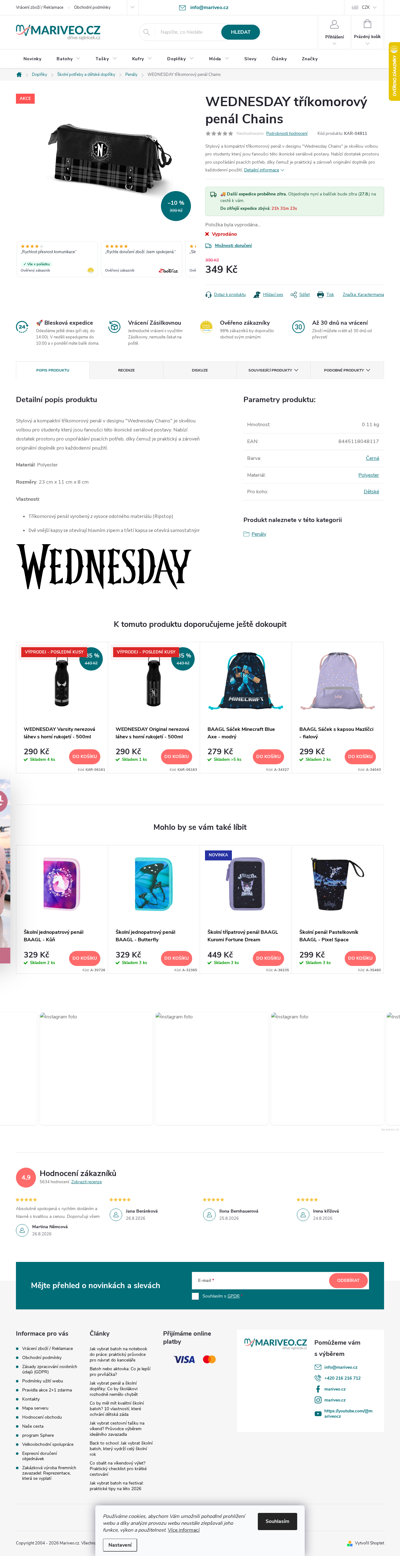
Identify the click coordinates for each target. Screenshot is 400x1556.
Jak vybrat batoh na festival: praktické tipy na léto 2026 (116, 1486)
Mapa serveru (35, 1408)
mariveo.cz (335, 1389)
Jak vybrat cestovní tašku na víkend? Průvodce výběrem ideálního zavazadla (117, 1428)
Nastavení (120, 1545)
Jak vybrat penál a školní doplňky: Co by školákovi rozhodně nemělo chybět (114, 1388)
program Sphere (38, 1435)
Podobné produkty (344, 370)
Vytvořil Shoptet (369, 1543)
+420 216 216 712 (342, 1378)
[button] (87, 1068)
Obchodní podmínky (92, 7)
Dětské (371, 491)
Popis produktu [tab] (52, 370)
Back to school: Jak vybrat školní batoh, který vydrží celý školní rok (121, 1448)
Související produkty (270, 370)
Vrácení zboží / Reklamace (39, 7)
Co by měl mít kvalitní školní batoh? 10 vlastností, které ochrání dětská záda (117, 1408)
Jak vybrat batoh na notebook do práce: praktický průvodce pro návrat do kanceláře (118, 1354)
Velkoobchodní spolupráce (47, 1444)
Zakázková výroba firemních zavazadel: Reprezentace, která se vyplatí (49, 1473)
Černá (372, 458)
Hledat (241, 32)
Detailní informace (261, 170)
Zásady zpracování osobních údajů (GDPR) (49, 1369)
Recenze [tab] (126, 370)
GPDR (234, 1296)
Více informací (184, 1530)
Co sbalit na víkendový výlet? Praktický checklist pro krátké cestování (118, 1468)
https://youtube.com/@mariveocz (348, 1413)
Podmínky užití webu (42, 1381)
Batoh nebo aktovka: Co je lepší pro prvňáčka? (120, 1371)
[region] (106, 259)
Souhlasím (277, 1521)
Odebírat (348, 1280)
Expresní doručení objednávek (39, 1456)
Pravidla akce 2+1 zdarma (47, 1390)
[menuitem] (32, 59)
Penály (259, 534)
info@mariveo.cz (341, 1367)
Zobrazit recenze (86, 1182)
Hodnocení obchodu (42, 1417)
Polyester (368, 475)
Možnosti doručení (233, 246)
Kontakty (31, 1399)
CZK (366, 7)
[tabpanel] (62, 707)
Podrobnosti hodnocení (287, 133)
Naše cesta (32, 1426)
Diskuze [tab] (200, 370)
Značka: (363, 295)
